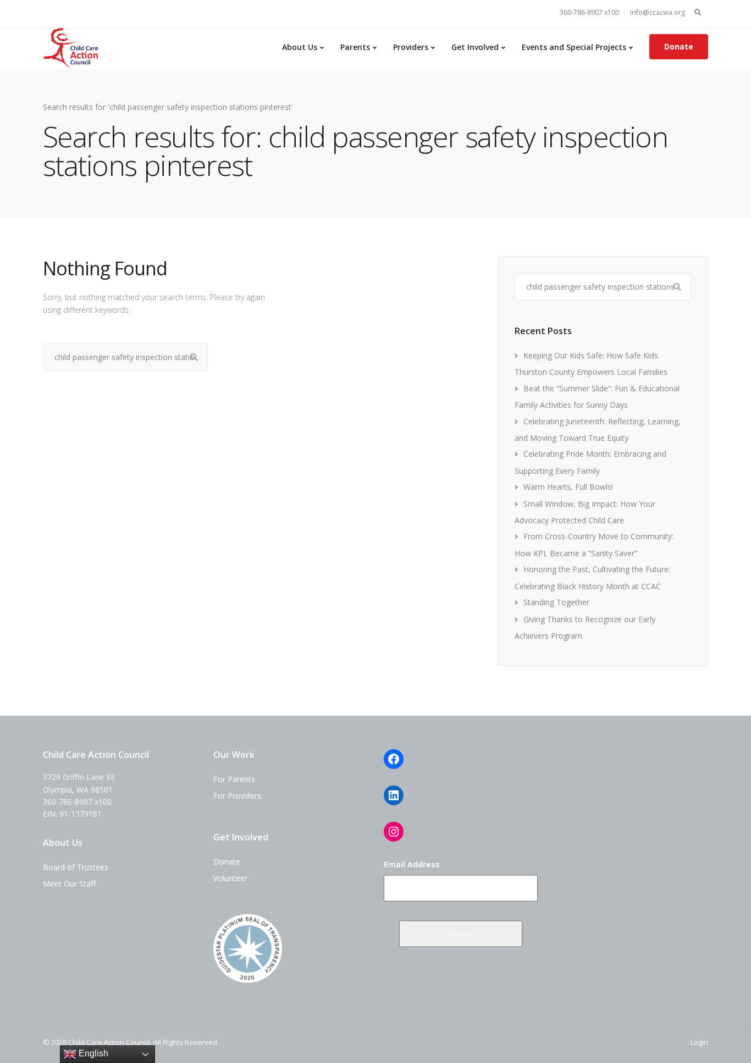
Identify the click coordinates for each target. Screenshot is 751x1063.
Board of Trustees (75, 867)
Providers (410, 47)
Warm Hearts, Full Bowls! (568, 486)
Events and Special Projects (574, 47)
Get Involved (475, 47)
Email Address (412, 864)
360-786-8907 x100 (589, 12)
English (92, 1053)
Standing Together (556, 602)
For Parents (234, 779)
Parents (355, 47)
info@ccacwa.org (657, 12)
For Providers (237, 795)
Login (699, 1042)
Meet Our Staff (69, 883)
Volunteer (230, 878)
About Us (299, 47)
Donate (678, 46)
